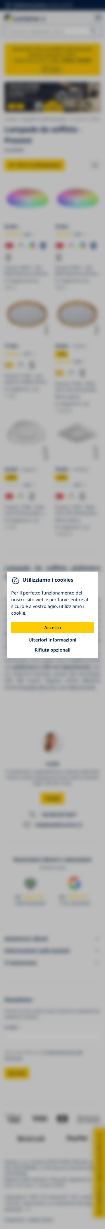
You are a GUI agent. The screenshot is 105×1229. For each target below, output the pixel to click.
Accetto (52, 627)
